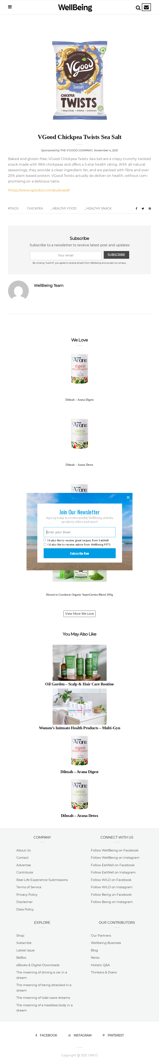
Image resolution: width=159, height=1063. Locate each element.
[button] (79, 511)
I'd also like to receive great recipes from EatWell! (78, 540)
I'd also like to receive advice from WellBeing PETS (79, 544)
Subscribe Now (79, 553)
